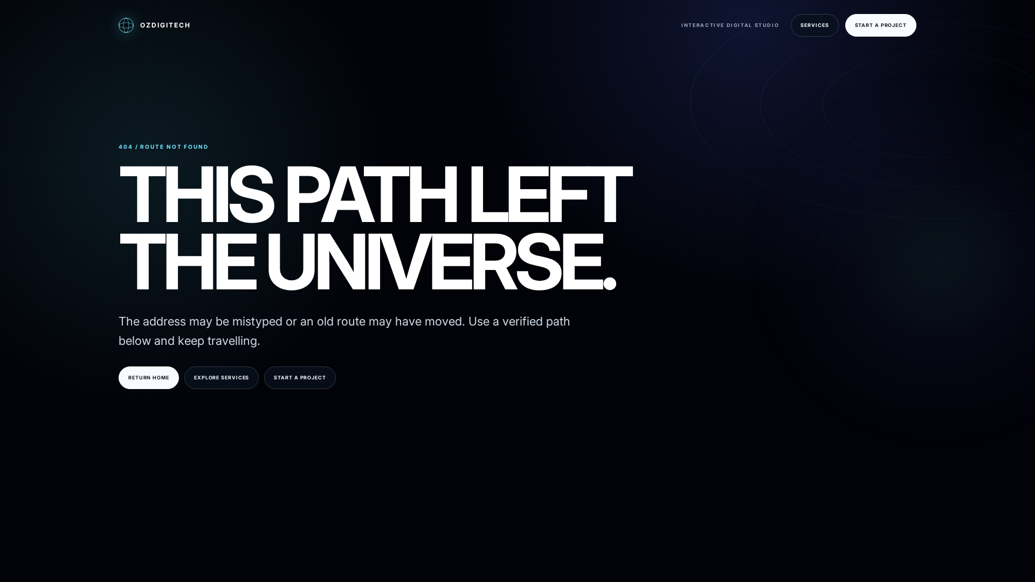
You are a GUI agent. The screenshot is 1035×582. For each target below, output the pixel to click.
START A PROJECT (881, 25)
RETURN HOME (148, 377)
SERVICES (815, 25)
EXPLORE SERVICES (221, 377)
